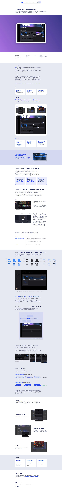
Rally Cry (16, 67)
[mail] (15, 486)
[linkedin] (17, 486)
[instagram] (18, 486)
